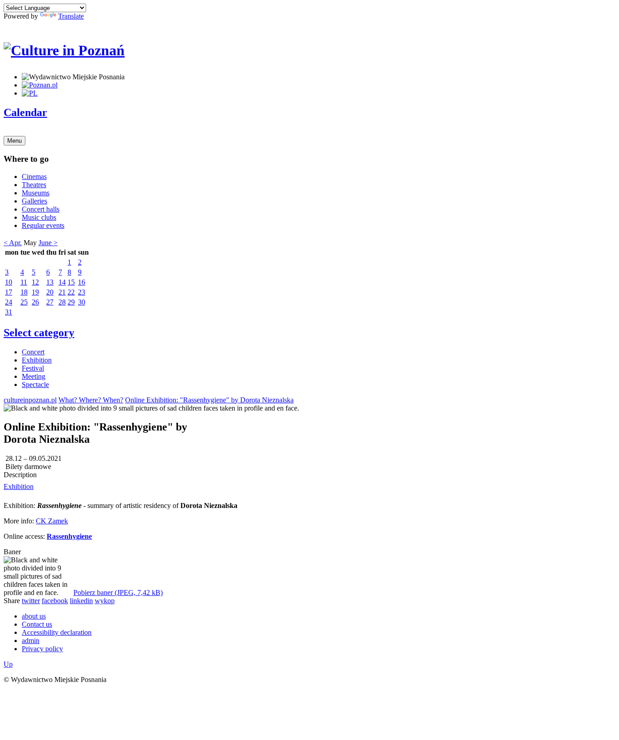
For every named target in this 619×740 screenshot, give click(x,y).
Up (8, 664)
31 (8, 312)
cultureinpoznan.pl (30, 400)
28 (62, 302)
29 (71, 302)
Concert (33, 352)
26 (35, 302)
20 (49, 292)
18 (24, 292)
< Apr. (13, 243)
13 (49, 282)
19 (35, 292)
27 (49, 302)
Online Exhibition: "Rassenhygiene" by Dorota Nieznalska (209, 400)
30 (81, 302)
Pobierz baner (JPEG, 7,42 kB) (118, 592)
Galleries (34, 201)
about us (34, 616)
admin (30, 640)
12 (35, 282)
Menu (14, 140)
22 (71, 292)
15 (71, 282)
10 (8, 282)
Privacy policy (42, 649)
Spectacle (35, 384)
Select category (39, 333)
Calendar (25, 112)
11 (23, 282)
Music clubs (39, 217)
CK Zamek (52, 521)
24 (8, 302)
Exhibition (37, 360)
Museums (35, 193)
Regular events (43, 225)
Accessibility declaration (57, 632)
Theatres (34, 185)
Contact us (37, 624)
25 (24, 302)
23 (81, 292)
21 (62, 292)
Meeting (33, 376)
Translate (71, 16)
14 (62, 282)
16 (81, 282)
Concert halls (40, 209)
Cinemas (34, 176)
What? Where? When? (90, 400)
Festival (33, 368)
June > (48, 243)
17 (8, 292)
